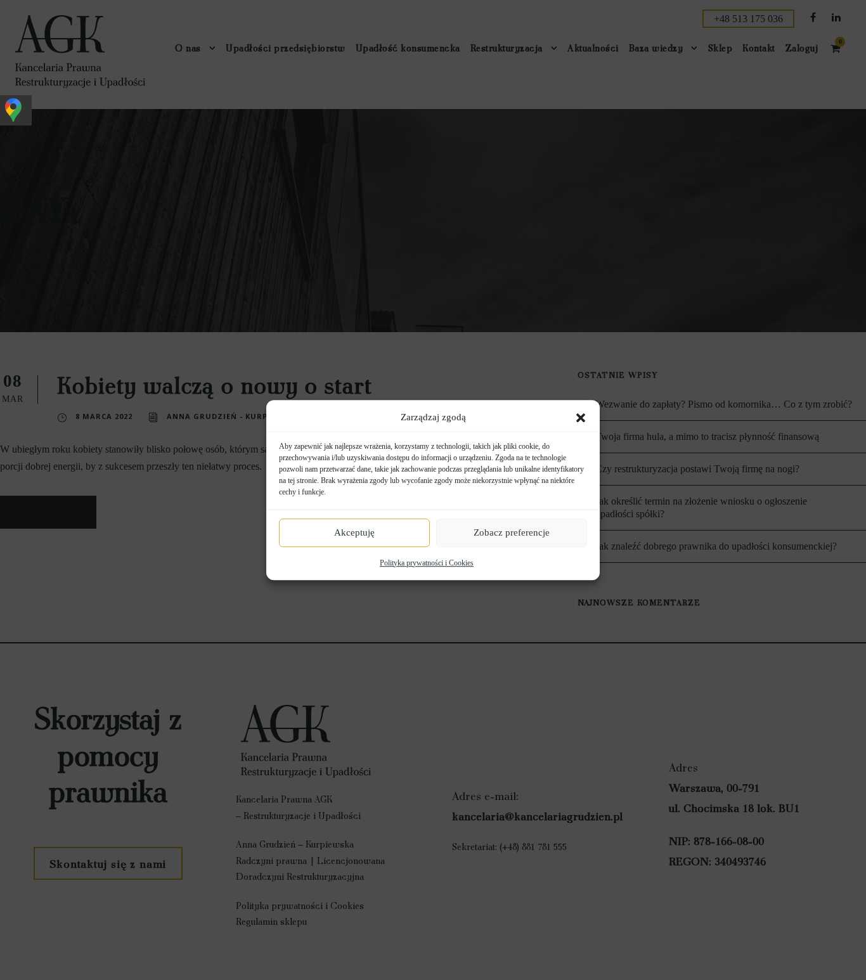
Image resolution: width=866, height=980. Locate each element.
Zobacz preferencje (512, 532)
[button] (580, 417)
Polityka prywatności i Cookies (427, 562)
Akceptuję (354, 532)
